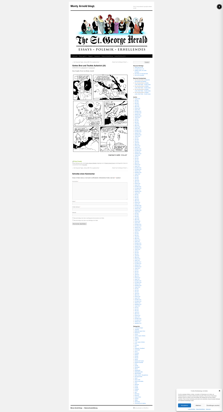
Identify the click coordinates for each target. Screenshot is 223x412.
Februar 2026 (137, 108)
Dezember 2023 (138, 149)
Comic (136, 340)
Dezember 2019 (138, 224)
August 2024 (137, 136)
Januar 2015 (137, 317)
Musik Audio (137, 379)
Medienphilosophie (139, 371)
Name (74, 201)
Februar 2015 (137, 315)
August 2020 (137, 211)
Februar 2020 (137, 221)
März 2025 (137, 125)
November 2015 (138, 301)
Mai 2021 (137, 197)
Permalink (84, 164)
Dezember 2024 (138, 130)
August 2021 (137, 193)
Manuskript (137, 367)
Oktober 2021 (137, 189)
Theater (136, 400)
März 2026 (137, 106)
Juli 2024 (137, 138)
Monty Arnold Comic (110, 163)
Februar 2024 (137, 145)
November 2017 (138, 263)
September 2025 (138, 116)
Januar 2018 (137, 260)
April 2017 (137, 274)
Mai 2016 (137, 291)
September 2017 (138, 266)
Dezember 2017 (138, 262)
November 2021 (138, 188)
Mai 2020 (137, 216)
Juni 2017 (137, 271)
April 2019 (137, 236)
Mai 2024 (137, 141)
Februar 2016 (137, 296)
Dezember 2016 (138, 280)
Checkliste (137, 339)
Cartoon (136, 334)
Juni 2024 (137, 139)
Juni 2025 (137, 120)
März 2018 (137, 257)
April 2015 (137, 312)
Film (136, 346)
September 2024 (138, 134)
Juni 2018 (137, 252)
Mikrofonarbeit (138, 373)
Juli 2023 (137, 156)
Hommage (137, 353)
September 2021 (138, 191)
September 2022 (138, 172)
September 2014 (138, 323)
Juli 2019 (137, 232)
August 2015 (137, 306)
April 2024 (137, 142)
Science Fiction (138, 397)
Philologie (137, 384)
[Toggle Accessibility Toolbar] (219, 6)
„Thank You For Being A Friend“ (120, 62)
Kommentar (75, 181)
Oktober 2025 (137, 114)
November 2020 (138, 207)
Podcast (136, 386)
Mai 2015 (137, 310)
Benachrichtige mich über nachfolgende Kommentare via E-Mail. (89, 218)
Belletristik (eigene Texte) (140, 331)
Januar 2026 (137, 109)
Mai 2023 (137, 160)
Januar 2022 (137, 185)
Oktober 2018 (137, 246)
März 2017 (137, 276)
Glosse (136, 351)
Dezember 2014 (138, 318)
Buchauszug (137, 332)
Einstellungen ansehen (213, 405)
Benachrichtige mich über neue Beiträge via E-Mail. (86, 220)
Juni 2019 (137, 233)
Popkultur (137, 389)
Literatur (136, 365)
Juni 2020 (137, 215)
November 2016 (138, 282)
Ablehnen (198, 405)
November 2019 (138, 225)
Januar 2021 (137, 204)
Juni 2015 (137, 309)
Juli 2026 (137, 100)
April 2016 (137, 293)
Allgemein (137, 329)
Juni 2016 (137, 290)
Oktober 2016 (137, 284)
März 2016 (137, 295)
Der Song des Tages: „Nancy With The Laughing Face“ (85, 62)
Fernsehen (137, 345)
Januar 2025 (137, 128)
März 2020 (137, 219)
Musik (136, 378)
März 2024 (137, 144)
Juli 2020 (137, 213)
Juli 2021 (137, 194)
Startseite (74, 56)
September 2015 (138, 304)
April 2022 (137, 180)
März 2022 (137, 182)
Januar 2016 (137, 298)
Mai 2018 (137, 254)
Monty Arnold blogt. (83, 6)
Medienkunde (137, 370)
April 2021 (137, 199)
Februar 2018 (137, 258)
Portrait (136, 390)
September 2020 (138, 210)
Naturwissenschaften (139, 381)
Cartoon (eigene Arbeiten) (140, 335)
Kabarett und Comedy (139, 361)
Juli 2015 (137, 307)
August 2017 (137, 268)
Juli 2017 (137, 269)
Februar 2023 (137, 164)
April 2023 (137, 161)
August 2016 (137, 287)
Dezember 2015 (138, 299)
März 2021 (137, 200)
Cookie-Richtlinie (191, 409)
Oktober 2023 (137, 152)
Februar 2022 (137, 183)
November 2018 (138, 244)
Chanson (136, 337)
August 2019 (137, 230)
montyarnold (92, 67)
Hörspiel (136, 357)
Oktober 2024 (137, 133)
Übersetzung (137, 401)
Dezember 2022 (138, 167)
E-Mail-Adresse (76, 207)
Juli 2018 (137, 251)
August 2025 (137, 117)
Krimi (136, 364)
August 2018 (137, 249)
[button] (219, 391)
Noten (136, 382)
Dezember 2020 (138, 205)
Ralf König (137, 393)
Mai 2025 (137, 122)
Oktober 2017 (137, 265)
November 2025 (138, 112)
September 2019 (138, 229)
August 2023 (137, 155)
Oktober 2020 (137, 208)
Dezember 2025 (138, 111)
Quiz (136, 392)
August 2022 (137, 174)
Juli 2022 (137, 175)
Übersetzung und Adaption (140, 403)
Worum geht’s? (83, 56)
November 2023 (138, 150)
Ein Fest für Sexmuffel (139, 75)
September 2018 (138, 247)
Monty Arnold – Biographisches (141, 375)
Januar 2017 (137, 279)
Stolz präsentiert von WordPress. (142, 408)
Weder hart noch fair (139, 67)
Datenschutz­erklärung (200, 409)
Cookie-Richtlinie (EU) (120, 56)
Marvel (136, 368)
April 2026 (137, 105)
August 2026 (137, 98)
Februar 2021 (137, 202)
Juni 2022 (137, 177)
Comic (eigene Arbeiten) (91, 163)
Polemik (136, 387)
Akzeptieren (184, 405)
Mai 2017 (137, 273)
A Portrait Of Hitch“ (139, 328)
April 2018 (137, 255)
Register (90, 56)
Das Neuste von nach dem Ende (141, 73)
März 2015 (137, 313)
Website (74, 212)
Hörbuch (136, 354)
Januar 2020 (137, 222)
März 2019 (137, 238)
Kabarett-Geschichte (139, 362)
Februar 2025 (137, 127)
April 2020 (137, 218)
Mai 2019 (137, 235)
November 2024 (138, 131)
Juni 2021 (137, 196)
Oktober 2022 (137, 171)
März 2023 (137, 163)
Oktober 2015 (137, 302)
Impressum (208, 409)
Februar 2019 (137, 240)
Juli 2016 (137, 288)
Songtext (136, 398)
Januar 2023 (137, 166)
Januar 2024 (137, 147)
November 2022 (138, 169)
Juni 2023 (137, 158)
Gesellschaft (137, 350)
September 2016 (138, 285)
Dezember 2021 (138, 186)
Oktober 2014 (137, 321)
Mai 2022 (137, 178)
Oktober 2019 (137, 227)
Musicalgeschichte (138, 376)
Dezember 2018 (138, 243)
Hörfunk (136, 356)
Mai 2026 (137, 103)
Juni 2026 (137, 101)
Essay (136, 343)
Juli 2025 (137, 119)
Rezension (137, 395)
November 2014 (138, 320)
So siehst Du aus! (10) (139, 69)
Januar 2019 (137, 241)
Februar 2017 (137, 277)
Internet (136, 359)
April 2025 (137, 123)
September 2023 (138, 153)
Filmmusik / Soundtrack (140, 348)
